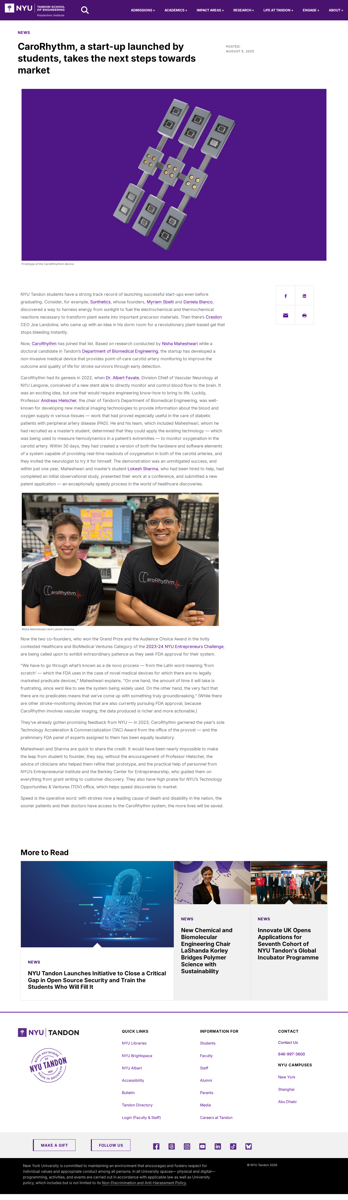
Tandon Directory (137, 1105)
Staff (204, 1068)
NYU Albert (132, 1068)
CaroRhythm (44, 343)
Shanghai (286, 1089)
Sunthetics (100, 301)
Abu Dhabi (287, 1101)
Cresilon (214, 317)
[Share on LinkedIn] (304, 295)
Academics (176, 10)
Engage (311, 10)
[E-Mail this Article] (285, 314)
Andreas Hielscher (58, 400)
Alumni (206, 1080)
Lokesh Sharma (143, 468)
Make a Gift (54, 1145)
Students (207, 1043)
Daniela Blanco (198, 301)
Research (243, 10)
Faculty (206, 1055)
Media (205, 1105)
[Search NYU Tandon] (85, 11)
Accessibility (133, 1080)
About (336, 10)
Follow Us (111, 1145)
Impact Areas (210, 10)
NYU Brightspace (137, 1055)
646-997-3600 (291, 1054)
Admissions (143, 10)
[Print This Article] (304, 314)
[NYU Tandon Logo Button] (69, 1032)
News (24, 32)
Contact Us (288, 1042)
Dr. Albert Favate (122, 377)
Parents (206, 1092)
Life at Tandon (278, 10)
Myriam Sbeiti (160, 301)
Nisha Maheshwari (180, 343)
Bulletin (128, 1092)
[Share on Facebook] (285, 295)
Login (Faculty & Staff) (141, 1117)
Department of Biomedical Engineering (120, 351)
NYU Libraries (134, 1043)
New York (286, 1077)
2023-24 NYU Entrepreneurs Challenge (184, 646)
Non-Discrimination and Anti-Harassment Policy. (144, 1182)
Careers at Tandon (216, 1117)
